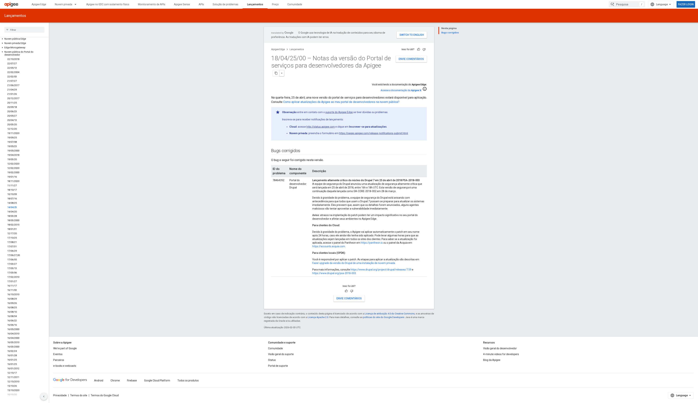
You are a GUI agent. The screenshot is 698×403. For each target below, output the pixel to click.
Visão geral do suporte (281, 354)
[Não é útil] (424, 49)
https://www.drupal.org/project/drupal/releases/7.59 (381, 269)
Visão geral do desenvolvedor (500, 348)
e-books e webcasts (64, 365)
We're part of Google (65, 348)
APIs (201, 4)
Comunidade (294, 4)
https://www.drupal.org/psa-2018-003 (334, 273)
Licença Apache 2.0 (318, 317)
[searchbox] (24, 30)
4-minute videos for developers (501, 354)
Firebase (132, 380)
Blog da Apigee (491, 360)
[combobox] (627, 4)
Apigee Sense (182, 4)
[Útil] (418, 49)
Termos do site (78, 395)
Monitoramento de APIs (151, 4)
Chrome (115, 380)
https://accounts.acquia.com (328, 246)
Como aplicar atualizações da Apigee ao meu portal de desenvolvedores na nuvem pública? (341, 102)
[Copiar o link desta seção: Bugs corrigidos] (303, 151)
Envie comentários (411, 59)
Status (272, 360)
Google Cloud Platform (157, 380)
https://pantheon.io (372, 242)
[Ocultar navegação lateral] (43, 396)
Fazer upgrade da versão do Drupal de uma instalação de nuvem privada (353, 263)
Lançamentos (255, 4)
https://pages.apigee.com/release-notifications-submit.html (373, 133)
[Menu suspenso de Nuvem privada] (77, 4)
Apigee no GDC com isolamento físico (107, 4)
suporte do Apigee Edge (339, 112)
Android (98, 380)
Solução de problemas (225, 4)
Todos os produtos (188, 380)
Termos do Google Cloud (105, 395)
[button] (24, 39)
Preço (275, 4)
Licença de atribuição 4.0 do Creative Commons (390, 313)
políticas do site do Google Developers (383, 317)
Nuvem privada (63, 4)
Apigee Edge (39, 4)
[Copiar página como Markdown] (276, 73)
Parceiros (58, 360)
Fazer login (686, 4)
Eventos (58, 354)
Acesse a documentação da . (401, 90)
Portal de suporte (278, 365)
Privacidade (60, 395)
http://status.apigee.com (320, 126)
